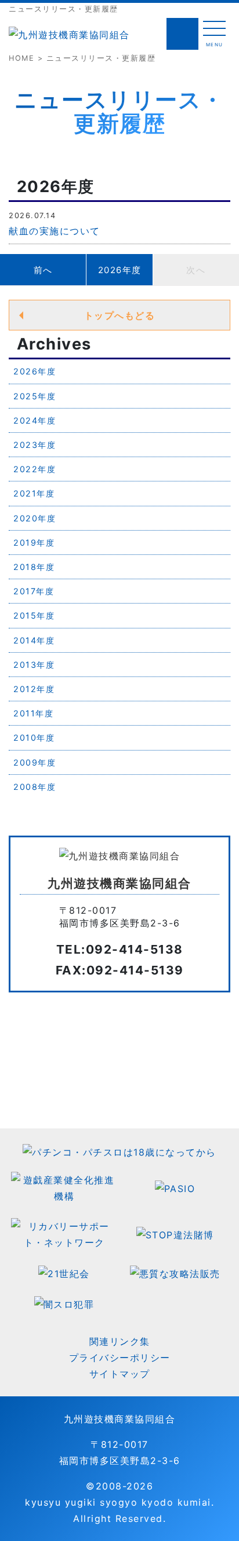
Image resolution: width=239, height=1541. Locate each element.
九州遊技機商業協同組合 (120, 1419)
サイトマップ (119, 1374)
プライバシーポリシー (120, 1357)
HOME (21, 58)
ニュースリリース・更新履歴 (101, 58)
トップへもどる (119, 315)
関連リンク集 (119, 1341)
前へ (43, 269)
